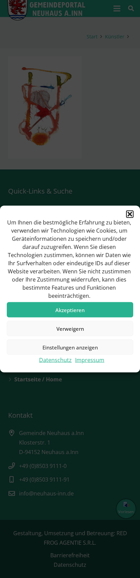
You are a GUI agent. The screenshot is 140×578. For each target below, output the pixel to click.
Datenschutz (55, 360)
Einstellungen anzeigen (70, 347)
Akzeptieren (70, 309)
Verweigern (70, 328)
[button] (129, 214)
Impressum (89, 360)
